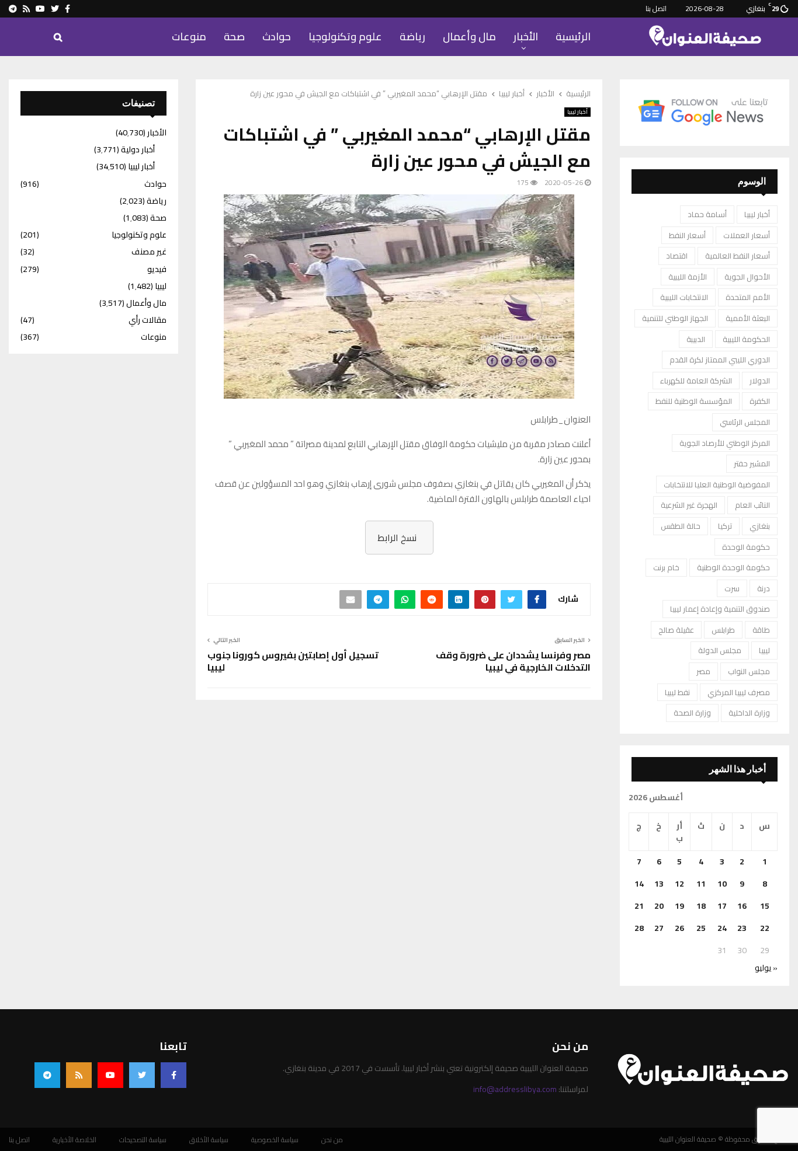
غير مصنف (148, 251)
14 (639, 883)
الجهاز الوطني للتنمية (675, 318)
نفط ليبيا (677, 692)
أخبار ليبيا (577, 112)
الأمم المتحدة (748, 297)
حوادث (276, 36)
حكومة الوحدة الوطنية (733, 567)
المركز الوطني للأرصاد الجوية (724, 443)
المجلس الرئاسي (745, 422)
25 (701, 928)
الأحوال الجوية (747, 277)
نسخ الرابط (397, 537)
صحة (234, 36)
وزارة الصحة (692, 713)
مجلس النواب (749, 671)
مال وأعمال (469, 36)
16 (742, 905)
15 (764, 905)
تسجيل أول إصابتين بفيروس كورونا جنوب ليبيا (293, 661)
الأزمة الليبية (687, 277)
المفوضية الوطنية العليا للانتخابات (717, 484)
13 (659, 883)
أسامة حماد (707, 214)
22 (764, 928)
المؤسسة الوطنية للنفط (693, 401)
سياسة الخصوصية (275, 1140)
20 (659, 905)
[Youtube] (110, 1075)
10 (722, 883)
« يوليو (766, 967)
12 (679, 883)
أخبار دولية (138, 149)
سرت (732, 588)
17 (722, 905)
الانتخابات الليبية (684, 297)
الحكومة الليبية (746, 339)
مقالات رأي (147, 319)
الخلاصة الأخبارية (74, 1140)
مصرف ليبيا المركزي (738, 692)
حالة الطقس (680, 526)
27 (659, 928)
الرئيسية (573, 36)
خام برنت (666, 567)
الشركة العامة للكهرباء (696, 381)
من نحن (332, 1140)
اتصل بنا (656, 8)
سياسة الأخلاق (208, 1140)
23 (742, 928)
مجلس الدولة (719, 650)
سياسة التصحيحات (142, 1140)
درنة (763, 588)
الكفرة (760, 401)
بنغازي (760, 526)
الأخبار (526, 36)
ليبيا (764, 650)
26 (679, 928)
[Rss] (79, 1075)
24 (722, 928)
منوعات (189, 36)
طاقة (761, 630)
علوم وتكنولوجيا (345, 36)
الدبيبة (695, 339)
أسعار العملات (746, 235)
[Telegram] (47, 1075)
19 (679, 905)
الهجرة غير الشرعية (689, 505)
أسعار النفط (687, 235)
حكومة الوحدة (746, 547)
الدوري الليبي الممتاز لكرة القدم (719, 360)
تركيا (725, 526)
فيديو (156, 269)
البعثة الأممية (748, 318)
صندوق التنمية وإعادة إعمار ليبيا (720, 609)
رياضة (412, 36)
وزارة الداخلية (749, 713)
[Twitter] (142, 1075)
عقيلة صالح (676, 630)
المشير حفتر (752, 463)
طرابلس (723, 630)
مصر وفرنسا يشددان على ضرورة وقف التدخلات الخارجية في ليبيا (513, 661)
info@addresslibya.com (515, 1089)
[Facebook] (173, 1075)
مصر (703, 671)
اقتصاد (677, 256)
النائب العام (752, 505)
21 (639, 905)
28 (639, 928)
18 (701, 905)
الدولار (760, 381)
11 (701, 883)
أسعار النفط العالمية (737, 256)
